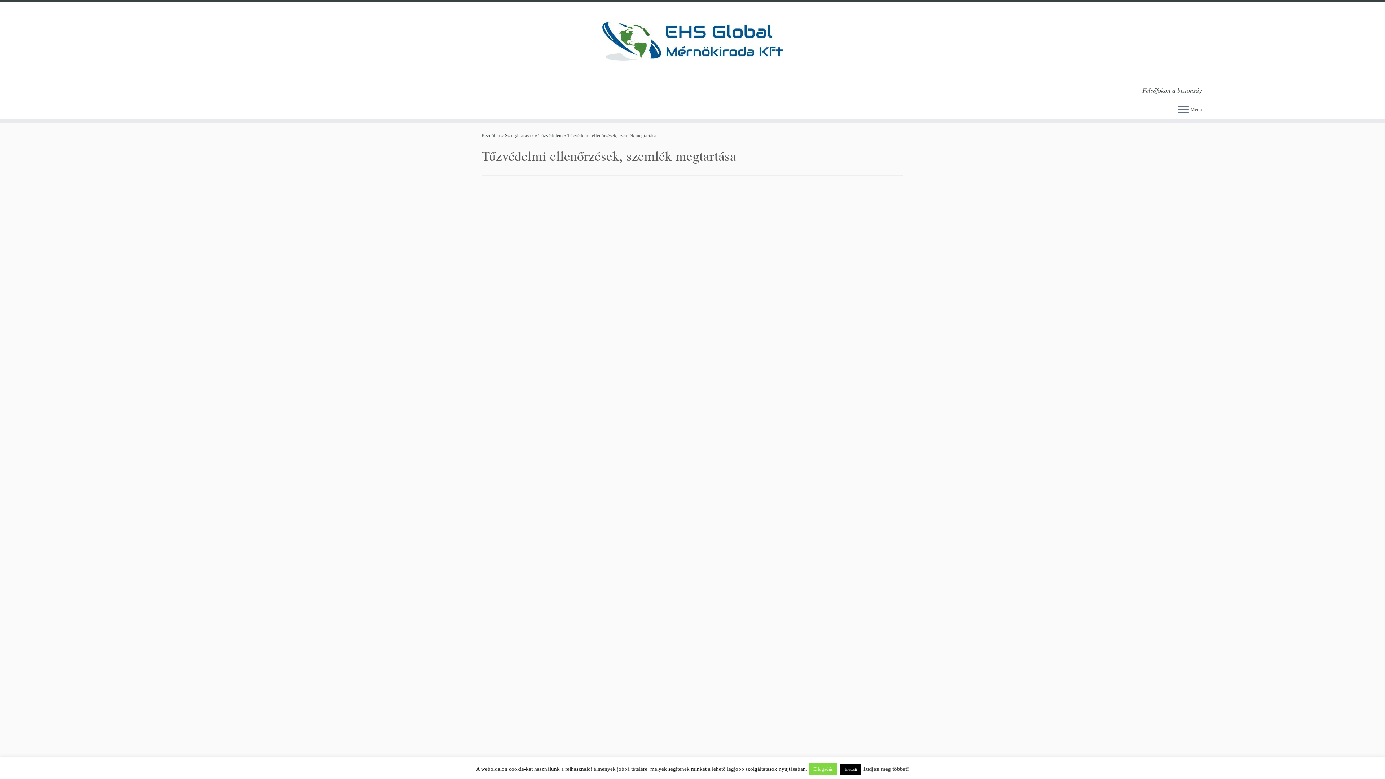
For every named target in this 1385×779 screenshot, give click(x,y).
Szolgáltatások (519, 135)
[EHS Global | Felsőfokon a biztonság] (692, 41)
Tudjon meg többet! (886, 769)
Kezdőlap (491, 135)
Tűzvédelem (550, 135)
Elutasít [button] (851, 769)
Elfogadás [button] (823, 769)
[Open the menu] (1183, 110)
